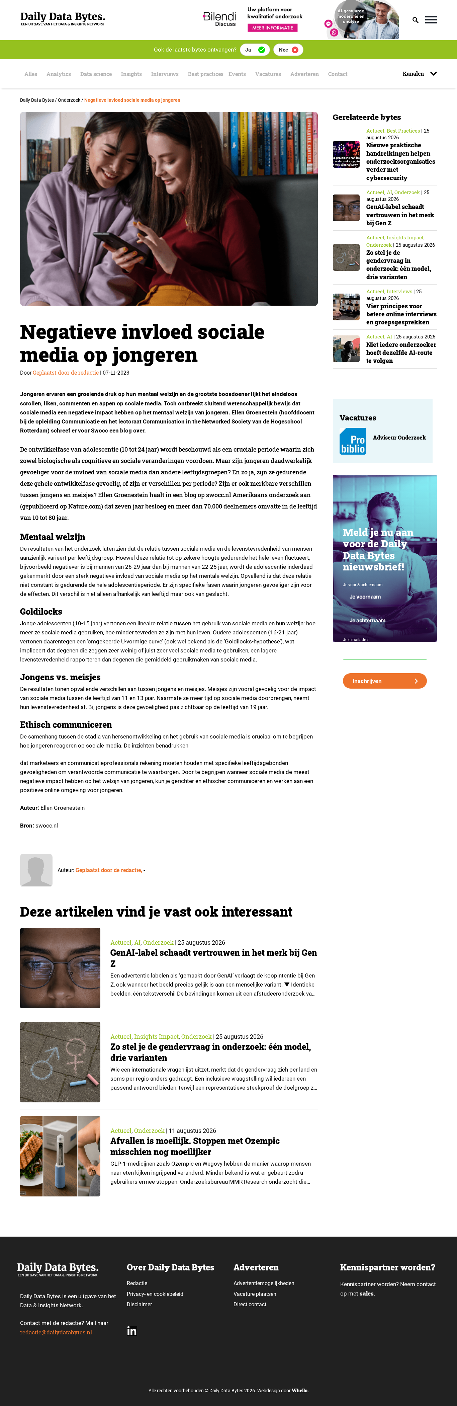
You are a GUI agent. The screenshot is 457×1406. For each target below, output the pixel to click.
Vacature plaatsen (255, 1294)
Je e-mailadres (356, 639)
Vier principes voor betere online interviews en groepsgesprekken (401, 314)
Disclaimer (139, 1304)
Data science (96, 73)
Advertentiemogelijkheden (264, 1283)
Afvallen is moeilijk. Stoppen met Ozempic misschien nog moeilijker (195, 1146)
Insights (131, 73)
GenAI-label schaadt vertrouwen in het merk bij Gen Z (400, 215)
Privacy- (136, 1294)
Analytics (59, 73)
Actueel (120, 942)
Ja (248, 49)
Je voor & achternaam (363, 584)
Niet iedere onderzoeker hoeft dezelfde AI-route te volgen (401, 352)
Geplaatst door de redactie (66, 372)
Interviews (165, 73)
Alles (30, 73)
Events (237, 73)
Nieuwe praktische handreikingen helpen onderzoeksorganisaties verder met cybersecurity (400, 161)
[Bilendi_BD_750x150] (298, 37)
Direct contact (251, 1304)
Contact (338, 73)
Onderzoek (158, 942)
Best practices (205, 73)
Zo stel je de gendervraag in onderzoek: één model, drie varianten (398, 264)
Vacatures (268, 73)
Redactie (137, 1283)
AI (137, 942)
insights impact (156, 1036)
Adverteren (304, 73)
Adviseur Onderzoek (399, 437)
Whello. (300, 1390)
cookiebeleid (168, 1294)
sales (367, 1293)
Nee (283, 49)
